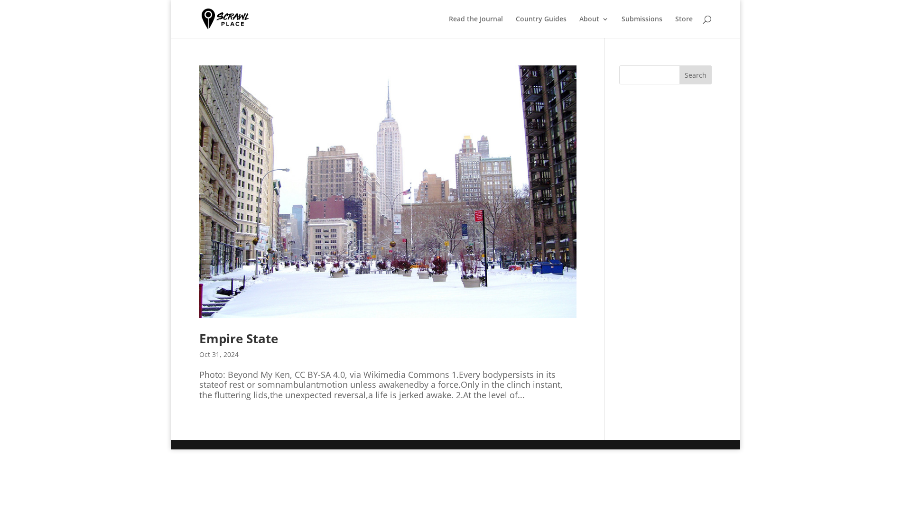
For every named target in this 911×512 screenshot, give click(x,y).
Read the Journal (476, 19)
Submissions (642, 19)
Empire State (238, 338)
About (589, 19)
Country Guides (541, 19)
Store (684, 19)
